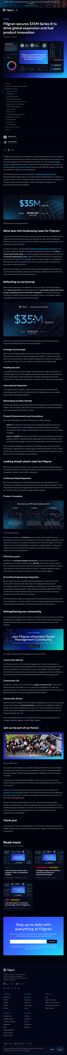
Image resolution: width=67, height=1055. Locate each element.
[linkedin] (4, 988)
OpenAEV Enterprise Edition (52, 1005)
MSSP (4, 1027)
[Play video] (33, 319)
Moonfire (28, 167)
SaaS (46, 997)
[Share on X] (12, 149)
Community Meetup (11, 119)
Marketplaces (6, 1024)
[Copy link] (4, 149)
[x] (11, 988)
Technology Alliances (8, 1030)
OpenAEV (5, 1002)
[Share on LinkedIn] (8, 149)
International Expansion (12, 96)
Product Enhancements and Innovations (16, 101)
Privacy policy (26, 1050)
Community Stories (11, 124)
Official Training (49, 1008)
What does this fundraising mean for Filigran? (16, 86)
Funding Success (10, 94)
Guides (26, 1008)
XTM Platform (7, 997)
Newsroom (27, 1027)
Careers (26, 1021)
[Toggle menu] (17, 10)
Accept (60, 1049)
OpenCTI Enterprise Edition (52, 1002)
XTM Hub (5, 1008)
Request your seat (30, 5)
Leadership (27, 1019)
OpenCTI (18, 259)
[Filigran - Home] (8, 10)
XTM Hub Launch (10, 112)
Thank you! (7, 129)
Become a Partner (8, 1035)
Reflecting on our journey (11, 89)
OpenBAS (28, 259)
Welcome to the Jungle (11, 793)
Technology (27, 1002)
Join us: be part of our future (12, 127)
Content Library (28, 1005)
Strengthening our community (12, 117)
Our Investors (27, 1024)
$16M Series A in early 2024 (46, 174)
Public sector (27, 1000)
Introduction (8, 83)
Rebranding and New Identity (13, 99)
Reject (52, 1049)
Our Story (26, 1016)
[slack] (8, 988)
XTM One (5, 1005)
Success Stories (7, 1016)
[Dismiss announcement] (65, 4)
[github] (18, 988)
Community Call (10, 122)
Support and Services (50, 1000)
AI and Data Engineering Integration (15, 114)
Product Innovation (11, 109)
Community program (8, 1019)
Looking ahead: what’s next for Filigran (14, 104)
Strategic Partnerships (12, 91)
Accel (20, 167)
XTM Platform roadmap (9, 1021)
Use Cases (27, 997)
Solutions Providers (8, 1033)
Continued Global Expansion (13, 106)
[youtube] (15, 988)
